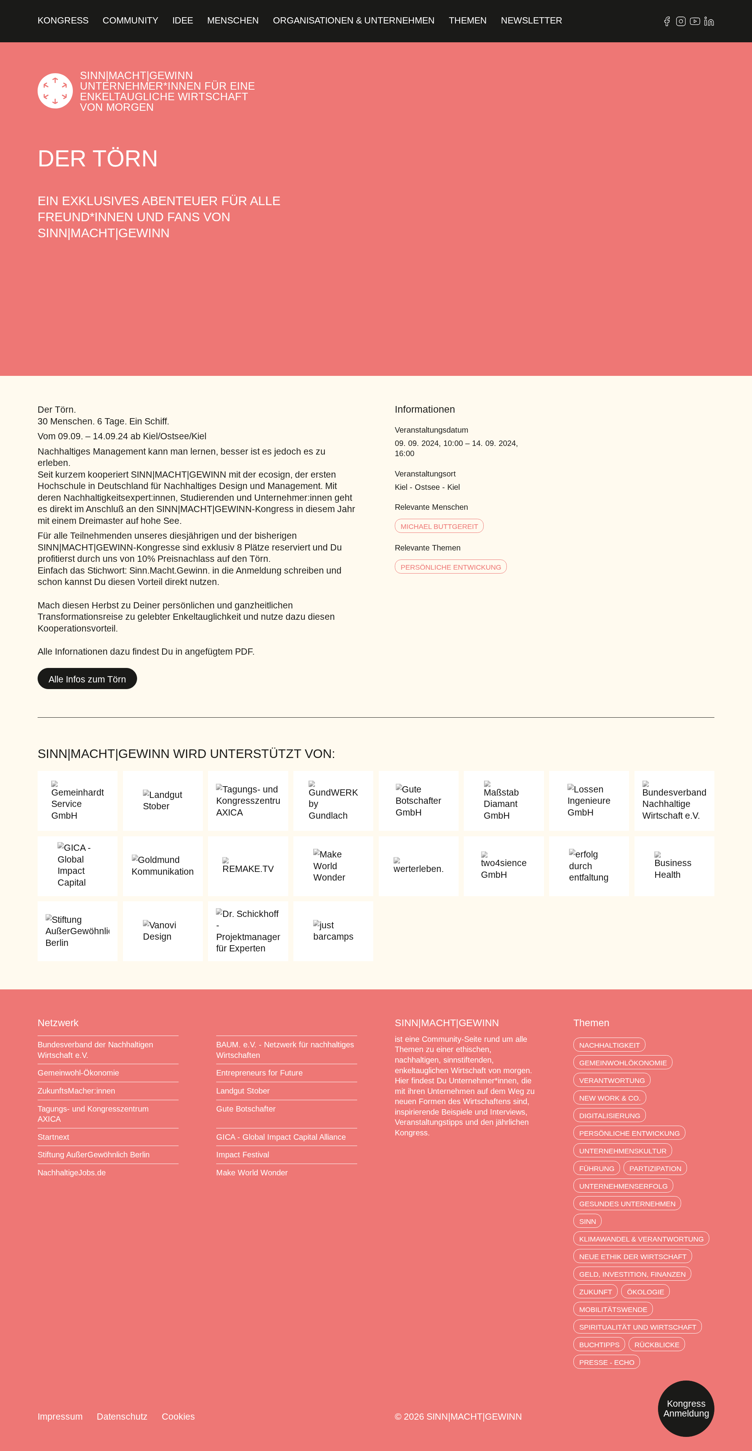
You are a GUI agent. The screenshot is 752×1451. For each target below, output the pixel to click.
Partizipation (655, 1169)
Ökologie (645, 1292)
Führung (597, 1169)
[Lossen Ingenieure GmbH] (589, 801)
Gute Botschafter (246, 1108)
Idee (182, 20)
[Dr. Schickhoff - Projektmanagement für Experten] (248, 931)
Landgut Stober (243, 1090)
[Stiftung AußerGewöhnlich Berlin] (78, 931)
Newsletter (531, 20)
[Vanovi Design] (163, 931)
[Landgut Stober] (163, 801)
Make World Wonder (252, 1172)
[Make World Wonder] (333, 866)
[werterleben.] (419, 866)
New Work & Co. (610, 1098)
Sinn (587, 1221)
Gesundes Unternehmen (627, 1204)
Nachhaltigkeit (609, 1045)
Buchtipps (599, 1345)
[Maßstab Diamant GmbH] (504, 801)
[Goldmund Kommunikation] (163, 866)
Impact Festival (242, 1154)
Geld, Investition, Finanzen (632, 1274)
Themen (468, 20)
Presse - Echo (606, 1362)
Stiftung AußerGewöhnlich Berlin (94, 1154)
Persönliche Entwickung (451, 567)
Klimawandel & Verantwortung (641, 1239)
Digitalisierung (609, 1116)
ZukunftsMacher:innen (76, 1090)
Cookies (178, 1417)
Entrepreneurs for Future (259, 1072)
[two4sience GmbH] (504, 866)
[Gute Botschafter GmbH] (419, 801)
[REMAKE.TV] (248, 866)
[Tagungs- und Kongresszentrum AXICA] (248, 801)
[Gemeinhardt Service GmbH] (78, 801)
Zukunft (595, 1292)
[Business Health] (674, 866)
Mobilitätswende (613, 1310)
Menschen (233, 20)
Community (130, 20)
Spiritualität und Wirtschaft (637, 1327)
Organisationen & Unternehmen (354, 20)
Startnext (53, 1137)
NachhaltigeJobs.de (72, 1172)
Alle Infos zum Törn (87, 679)
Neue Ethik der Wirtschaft (633, 1257)
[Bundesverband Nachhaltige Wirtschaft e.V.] (674, 801)
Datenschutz (122, 1417)
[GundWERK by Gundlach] (333, 801)
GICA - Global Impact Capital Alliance (281, 1137)
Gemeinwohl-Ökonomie (78, 1072)
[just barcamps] (333, 931)
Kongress (63, 20)
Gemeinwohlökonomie (623, 1063)
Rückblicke (657, 1345)
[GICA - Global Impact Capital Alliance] (78, 866)
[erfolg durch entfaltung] (589, 866)
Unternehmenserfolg (623, 1186)
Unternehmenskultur (623, 1151)
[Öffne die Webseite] (667, 21)
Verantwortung (612, 1081)
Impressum (60, 1417)
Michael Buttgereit (439, 527)
